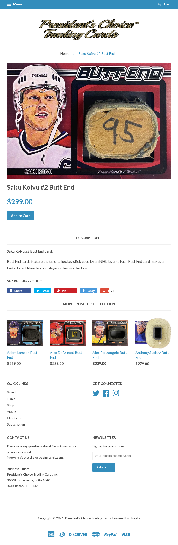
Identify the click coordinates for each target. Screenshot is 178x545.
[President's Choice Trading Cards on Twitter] (95, 392)
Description (87, 238)
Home (64, 53)
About (11, 412)
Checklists (14, 418)
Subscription (16, 424)
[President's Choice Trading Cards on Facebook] (105, 392)
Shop (10, 405)
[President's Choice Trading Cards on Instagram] (115, 392)
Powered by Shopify (126, 518)
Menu (17, 4)
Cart (167, 4)
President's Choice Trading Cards (88, 518)
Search (11, 392)
